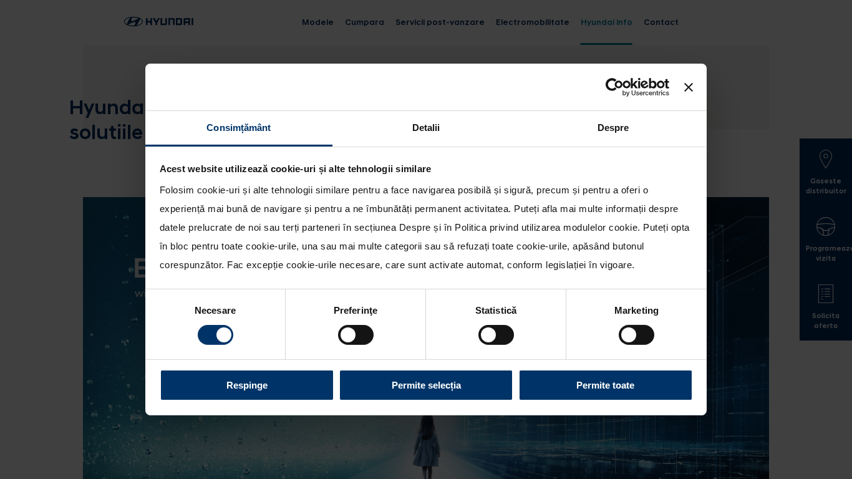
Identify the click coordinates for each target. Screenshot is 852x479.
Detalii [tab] (426, 127)
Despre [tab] (613, 127)
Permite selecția (426, 385)
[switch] (356, 335)
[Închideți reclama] (688, 86)
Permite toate (605, 385)
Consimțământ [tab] (238, 127)
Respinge (247, 385)
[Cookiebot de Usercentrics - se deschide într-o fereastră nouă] (614, 86)
